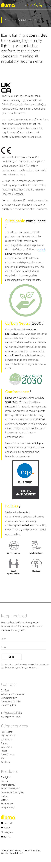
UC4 (21, 853)
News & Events (8, 754)
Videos (4, 750)
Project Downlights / (10, 788)
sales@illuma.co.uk (10, 716)
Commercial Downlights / (12, 792)
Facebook (7, 823)
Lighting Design (8, 735)
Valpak (41, 249)
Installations (6, 731)
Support (4, 743)
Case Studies (7, 747)
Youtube (7, 837)
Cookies (4, 853)
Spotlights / (6, 777)
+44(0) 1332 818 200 (11, 712)
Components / (7, 807)
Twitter (6, 827)
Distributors (6, 739)
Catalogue (5, 762)
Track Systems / (8, 784)
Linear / (4, 781)
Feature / (5, 796)
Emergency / (7, 803)
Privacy (18, 850)
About (4, 758)
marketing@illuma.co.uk (27, 667)
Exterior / (5, 799)
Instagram (8, 832)
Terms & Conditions (32, 850)
